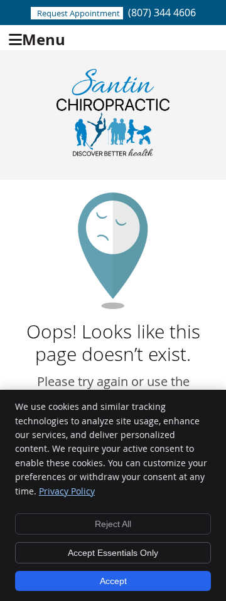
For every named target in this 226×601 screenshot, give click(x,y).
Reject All (113, 524)
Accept (113, 581)
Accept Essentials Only (113, 553)
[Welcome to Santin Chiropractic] (113, 151)
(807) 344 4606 (162, 12)
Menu (43, 38)
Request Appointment (78, 13)
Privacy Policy (67, 491)
